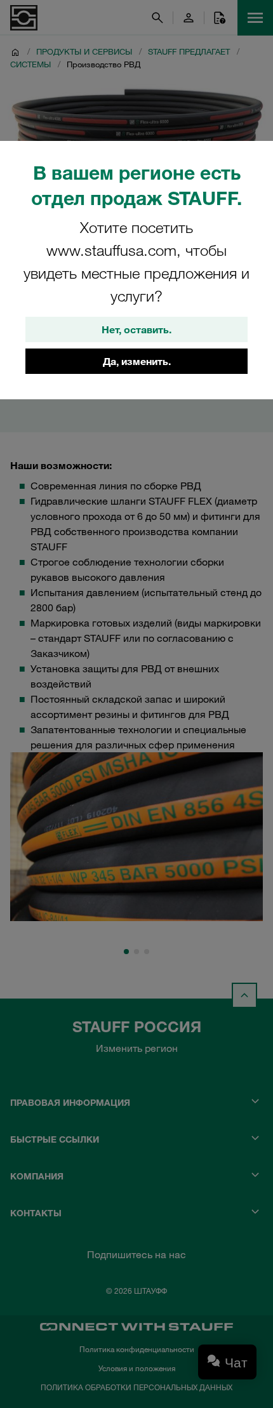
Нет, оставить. (136, 329)
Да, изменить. (137, 361)
